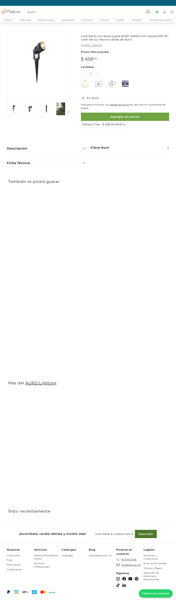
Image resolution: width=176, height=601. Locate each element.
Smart (120, 20)
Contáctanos (14, 569)
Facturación (14, 564)
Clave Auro (100, 147)
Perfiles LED (46, 20)
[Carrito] (172, 12)
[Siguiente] (67, 112)
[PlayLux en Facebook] (124, 579)
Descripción (17, 148)
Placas (104, 20)
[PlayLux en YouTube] (130, 579)
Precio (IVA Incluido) (95, 51)
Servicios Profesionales (42, 565)
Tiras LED (25, 20)
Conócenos (13, 555)
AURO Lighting (91, 45)
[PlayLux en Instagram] (118, 579)
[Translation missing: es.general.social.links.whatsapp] (157, 12)
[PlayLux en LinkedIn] (124, 585)
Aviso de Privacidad (155, 563)
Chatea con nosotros (155, 593)
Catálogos (67, 555)
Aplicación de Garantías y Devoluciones (151, 576)
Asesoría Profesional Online (46, 557)
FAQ (9, 560)
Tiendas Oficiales (160, 20)
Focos (8, 20)
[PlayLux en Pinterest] (136, 579)
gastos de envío (119, 104)
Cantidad (87, 67)
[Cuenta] (164, 12)
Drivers (137, 20)
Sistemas (87, 20)
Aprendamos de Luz (100, 555)
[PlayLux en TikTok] (118, 585)
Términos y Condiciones (151, 557)
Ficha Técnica (18, 163)
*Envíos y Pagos (153, 568)
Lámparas (68, 20)
